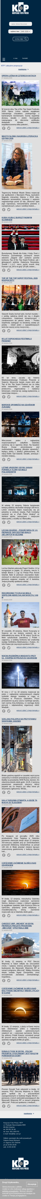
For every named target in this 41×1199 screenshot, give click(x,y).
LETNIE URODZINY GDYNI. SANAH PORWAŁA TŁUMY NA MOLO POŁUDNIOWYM (17, 470)
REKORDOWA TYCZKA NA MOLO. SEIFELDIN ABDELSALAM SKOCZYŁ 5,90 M (20, 595)
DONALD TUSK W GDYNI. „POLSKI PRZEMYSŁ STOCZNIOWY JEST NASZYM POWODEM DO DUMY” (20, 1053)
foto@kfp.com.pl (14, 1134)
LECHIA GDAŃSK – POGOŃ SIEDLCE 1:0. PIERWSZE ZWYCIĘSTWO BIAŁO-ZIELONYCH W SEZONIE (20, 532)
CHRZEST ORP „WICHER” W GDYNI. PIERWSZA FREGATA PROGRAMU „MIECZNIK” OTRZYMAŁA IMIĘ (18, 926)
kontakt (25, 58)
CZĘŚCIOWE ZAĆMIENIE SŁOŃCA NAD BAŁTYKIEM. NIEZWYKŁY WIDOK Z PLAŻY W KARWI (20, 991)
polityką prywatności (10, 1191)
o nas (15, 58)
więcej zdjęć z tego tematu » (28, 128)
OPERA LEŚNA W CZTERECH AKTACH (19, 76)
